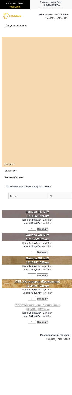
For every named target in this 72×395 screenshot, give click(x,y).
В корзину (42, 228)
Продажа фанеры (16, 25)
